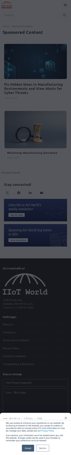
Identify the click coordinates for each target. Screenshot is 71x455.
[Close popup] (66, 418)
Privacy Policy (47, 430)
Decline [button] (42, 448)
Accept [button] (28, 448)
